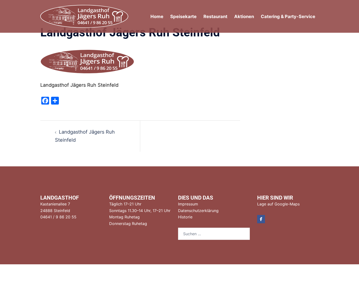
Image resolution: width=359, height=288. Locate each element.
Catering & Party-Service (288, 16)
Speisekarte (183, 16)
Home (156, 16)
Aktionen (244, 16)
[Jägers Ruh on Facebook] (261, 219)
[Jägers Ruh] (84, 16)
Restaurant (215, 16)
